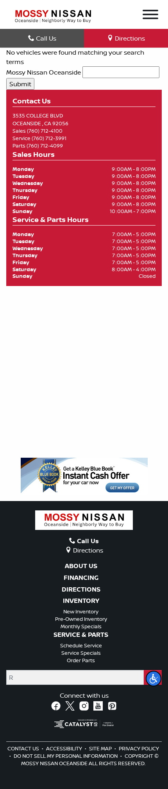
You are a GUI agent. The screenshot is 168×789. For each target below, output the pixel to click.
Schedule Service (81, 645)
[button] (153, 678)
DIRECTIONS (81, 589)
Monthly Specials (81, 626)
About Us (81, 566)
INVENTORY (81, 600)
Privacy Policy (139, 748)
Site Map (101, 748)
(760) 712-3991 (49, 138)
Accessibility (64, 748)
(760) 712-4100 (45, 130)
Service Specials (81, 652)
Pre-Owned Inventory (81, 618)
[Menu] (150, 15)
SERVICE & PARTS (81, 634)
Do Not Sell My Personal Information (66, 755)
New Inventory (80, 611)
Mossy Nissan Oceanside (43, 72)
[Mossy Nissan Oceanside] (53, 15)
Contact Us (23, 748)
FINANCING (81, 577)
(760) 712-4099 (45, 145)
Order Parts (81, 660)
